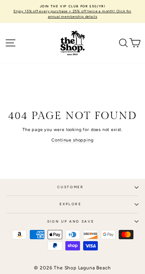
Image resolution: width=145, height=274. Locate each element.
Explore (71, 204)
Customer (70, 187)
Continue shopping (72, 140)
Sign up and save (70, 221)
